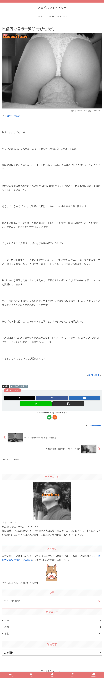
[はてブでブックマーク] (84, 398)
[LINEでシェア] (36, 403)
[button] (68, 403)
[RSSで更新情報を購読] (55, 417)
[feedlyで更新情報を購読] (49, 417)
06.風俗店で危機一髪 (20, 386)
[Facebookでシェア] (52, 398)
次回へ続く (94, 375)
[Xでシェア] (19, 398)
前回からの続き (12, 116)
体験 (6, 386)
